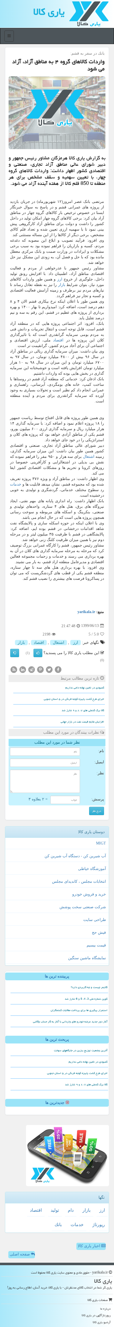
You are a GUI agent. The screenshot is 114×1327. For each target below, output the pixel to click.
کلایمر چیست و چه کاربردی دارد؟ (89, 987)
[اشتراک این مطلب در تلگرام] (31, 669)
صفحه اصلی (20, 1254)
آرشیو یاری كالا (102, 1322)
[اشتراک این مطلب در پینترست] (40, 669)
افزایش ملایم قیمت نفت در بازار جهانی (82, 721)
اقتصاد (58, 340)
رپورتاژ (98, 1224)
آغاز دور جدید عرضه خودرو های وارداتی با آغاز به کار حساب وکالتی (70, 1021)
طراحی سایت (94, 920)
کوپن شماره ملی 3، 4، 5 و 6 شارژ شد (86, 999)
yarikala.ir (86, 612)
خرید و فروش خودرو (89, 894)
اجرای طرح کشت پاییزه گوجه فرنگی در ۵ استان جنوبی (74, 699)
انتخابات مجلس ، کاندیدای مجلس (79, 881)
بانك (58, 1224)
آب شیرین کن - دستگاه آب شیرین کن (75, 856)
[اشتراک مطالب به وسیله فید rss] (14, 669)
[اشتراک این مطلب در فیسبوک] (58, 669)
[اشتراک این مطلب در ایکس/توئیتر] (49, 669)
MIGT (101, 843)
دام (71, 1210)
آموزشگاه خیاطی (92, 869)
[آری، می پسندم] (37, 653)
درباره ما (105, 1308)
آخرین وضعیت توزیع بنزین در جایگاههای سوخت (80, 1050)
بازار (61, 285)
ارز (59, 279)
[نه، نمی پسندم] (14, 653)
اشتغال (88, 457)
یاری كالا (48, 12)
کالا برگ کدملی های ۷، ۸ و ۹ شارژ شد (83, 710)
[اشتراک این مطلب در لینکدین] (23, 669)
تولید (55, 1210)
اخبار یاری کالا (89, 1246)
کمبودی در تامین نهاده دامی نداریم (84, 687)
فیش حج (99, 932)
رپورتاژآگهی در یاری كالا (96, 1315)
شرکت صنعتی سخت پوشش (82, 907)
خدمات (15, 484)
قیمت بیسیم (96, 945)
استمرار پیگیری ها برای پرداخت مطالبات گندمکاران (79, 1010)
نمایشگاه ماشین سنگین (87, 958)
